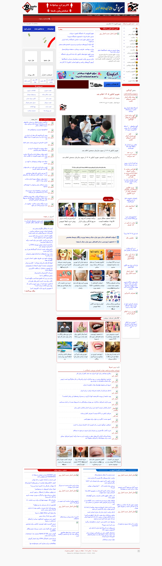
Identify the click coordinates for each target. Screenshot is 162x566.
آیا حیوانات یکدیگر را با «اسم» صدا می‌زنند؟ (43, 486)
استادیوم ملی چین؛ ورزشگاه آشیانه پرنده (131, 217)
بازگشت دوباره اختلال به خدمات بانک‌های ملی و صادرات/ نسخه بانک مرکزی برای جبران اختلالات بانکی (35, 123)
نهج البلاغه (33, 106)
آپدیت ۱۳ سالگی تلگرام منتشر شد (43, 228)
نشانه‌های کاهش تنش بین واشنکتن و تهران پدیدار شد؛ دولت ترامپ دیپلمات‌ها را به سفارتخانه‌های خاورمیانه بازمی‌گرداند (100, 534)
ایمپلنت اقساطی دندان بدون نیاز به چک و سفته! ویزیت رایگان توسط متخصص (91, 237)
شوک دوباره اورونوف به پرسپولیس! (45, 489)
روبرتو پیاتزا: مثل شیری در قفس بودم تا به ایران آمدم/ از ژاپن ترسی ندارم (42, 509)
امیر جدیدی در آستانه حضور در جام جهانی (44, 480)
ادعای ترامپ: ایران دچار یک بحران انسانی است (101, 512)
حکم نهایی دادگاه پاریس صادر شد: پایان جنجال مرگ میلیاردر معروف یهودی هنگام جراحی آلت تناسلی (131, 285)
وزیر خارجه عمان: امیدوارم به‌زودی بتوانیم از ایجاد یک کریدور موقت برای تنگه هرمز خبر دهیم (99, 508)
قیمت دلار (48, 98)
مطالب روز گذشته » (29, 291)
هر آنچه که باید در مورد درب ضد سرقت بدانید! (130, 164)
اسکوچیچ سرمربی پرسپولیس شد (37, 129)
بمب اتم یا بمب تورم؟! (108, 525)
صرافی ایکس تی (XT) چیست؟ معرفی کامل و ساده (96, 413)
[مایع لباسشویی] (89, 75)
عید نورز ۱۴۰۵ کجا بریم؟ (131, 233)
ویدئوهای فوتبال (31, 94)
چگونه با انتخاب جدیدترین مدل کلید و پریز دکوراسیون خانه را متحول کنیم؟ (41, 236)
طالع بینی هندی (51, 81)
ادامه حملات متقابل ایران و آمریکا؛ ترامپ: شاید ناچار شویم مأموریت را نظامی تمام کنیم (35, 155)
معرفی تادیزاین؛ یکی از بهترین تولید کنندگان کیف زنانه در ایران (131, 305)
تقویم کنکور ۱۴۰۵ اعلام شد (108, 94)
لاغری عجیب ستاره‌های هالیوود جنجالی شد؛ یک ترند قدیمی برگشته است (68, 534)
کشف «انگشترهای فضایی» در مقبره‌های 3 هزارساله (40, 483)
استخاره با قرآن (47, 75)
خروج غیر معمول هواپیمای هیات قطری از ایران (97, 385)
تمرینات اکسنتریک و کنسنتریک (43, 273)
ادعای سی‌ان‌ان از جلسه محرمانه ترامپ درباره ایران (96, 390)
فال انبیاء (31, 60)
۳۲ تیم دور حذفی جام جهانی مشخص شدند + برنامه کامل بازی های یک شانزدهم (35, 174)
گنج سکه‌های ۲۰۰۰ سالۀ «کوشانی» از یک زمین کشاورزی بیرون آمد (131, 127)
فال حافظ (47, 60)
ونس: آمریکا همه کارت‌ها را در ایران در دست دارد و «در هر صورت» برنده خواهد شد (35, 137)
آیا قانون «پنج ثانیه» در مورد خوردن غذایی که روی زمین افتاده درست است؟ (40, 284)
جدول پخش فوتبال (31, 102)
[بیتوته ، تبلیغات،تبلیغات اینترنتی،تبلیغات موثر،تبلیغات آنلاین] (59, 7)
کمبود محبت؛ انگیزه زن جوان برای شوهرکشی (97, 419)
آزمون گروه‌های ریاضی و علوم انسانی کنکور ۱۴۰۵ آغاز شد (77, 62)
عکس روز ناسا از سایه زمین (47, 516)
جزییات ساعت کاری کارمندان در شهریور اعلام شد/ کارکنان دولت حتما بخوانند (100, 491)
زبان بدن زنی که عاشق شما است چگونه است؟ (39, 278)
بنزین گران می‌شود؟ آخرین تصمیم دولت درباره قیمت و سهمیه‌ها (128, 488)
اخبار (137, 23)
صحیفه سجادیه (32, 110)
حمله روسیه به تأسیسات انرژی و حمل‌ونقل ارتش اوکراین (37, 149)
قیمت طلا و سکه (46, 94)
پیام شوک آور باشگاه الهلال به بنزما (45, 513)
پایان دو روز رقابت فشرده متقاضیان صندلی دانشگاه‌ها (78, 59)
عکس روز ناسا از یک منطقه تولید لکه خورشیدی (131, 146)
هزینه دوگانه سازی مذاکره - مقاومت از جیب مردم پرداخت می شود (36, 204)
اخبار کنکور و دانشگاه (128, 23)
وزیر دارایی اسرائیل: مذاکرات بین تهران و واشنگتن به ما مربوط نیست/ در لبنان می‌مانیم (85, 402)
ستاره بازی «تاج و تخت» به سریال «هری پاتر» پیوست (69, 486)
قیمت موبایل (47, 102)
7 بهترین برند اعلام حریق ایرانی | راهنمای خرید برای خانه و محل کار (131, 324)
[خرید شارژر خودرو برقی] (105, 84)
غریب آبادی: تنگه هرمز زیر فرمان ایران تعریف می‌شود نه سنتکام (92, 430)
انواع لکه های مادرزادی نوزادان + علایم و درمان (39, 263)
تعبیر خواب (27, 81)
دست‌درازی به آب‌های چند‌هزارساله (105, 475)
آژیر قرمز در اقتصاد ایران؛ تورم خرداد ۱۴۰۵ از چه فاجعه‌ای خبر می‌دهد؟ (36, 191)
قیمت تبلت (48, 106)
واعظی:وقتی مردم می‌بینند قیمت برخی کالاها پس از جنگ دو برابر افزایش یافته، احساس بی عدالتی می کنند (99, 502)
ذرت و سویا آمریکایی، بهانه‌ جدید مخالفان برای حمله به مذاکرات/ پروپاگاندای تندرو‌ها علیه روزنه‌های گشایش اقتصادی (35, 198)
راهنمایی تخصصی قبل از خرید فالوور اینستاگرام (130, 199)
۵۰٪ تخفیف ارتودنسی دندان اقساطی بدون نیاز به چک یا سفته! (96, 242)
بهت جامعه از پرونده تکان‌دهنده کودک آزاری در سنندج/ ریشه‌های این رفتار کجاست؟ (86, 396)
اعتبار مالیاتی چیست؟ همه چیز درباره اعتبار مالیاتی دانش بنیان (92, 408)
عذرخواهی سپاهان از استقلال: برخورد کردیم (43, 492)
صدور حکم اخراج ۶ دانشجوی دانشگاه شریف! (80, 36)
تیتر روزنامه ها (47, 110)
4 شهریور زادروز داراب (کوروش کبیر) (41, 288)
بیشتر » (60, 29)
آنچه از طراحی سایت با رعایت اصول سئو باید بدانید (131, 181)
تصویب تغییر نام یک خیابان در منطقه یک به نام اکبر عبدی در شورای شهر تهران (127, 506)
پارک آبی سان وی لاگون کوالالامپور (131, 266)
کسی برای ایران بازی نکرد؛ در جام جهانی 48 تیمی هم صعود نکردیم (35, 168)
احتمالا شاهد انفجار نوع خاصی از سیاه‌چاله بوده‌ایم (131, 109)
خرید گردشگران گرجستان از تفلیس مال (131, 249)
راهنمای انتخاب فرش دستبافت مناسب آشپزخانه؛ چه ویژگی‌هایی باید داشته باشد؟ (40, 232)
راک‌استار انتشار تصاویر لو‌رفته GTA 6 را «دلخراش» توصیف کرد (41, 245)
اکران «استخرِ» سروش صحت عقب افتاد (35, 142)
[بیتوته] (30, 12)
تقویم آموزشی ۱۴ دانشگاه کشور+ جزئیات (81, 33)
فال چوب (43, 81)
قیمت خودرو (48, 90)
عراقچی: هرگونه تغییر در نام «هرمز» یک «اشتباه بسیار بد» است (92, 425)
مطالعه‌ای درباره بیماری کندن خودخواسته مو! (43, 543)
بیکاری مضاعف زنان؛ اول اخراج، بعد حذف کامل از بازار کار (93, 373)
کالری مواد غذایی (31, 98)
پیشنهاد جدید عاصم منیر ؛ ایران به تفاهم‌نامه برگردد (100, 522)
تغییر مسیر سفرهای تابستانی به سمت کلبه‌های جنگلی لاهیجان (34, 221)
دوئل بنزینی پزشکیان (108, 539)
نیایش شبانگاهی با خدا (46, 275)
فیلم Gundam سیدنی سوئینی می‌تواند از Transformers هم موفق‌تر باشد (44, 475)
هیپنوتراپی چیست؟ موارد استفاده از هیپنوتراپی (39, 265)
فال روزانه (31, 75)
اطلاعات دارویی (31, 90)
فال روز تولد (35, 81)
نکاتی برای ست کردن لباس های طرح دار (40, 281)
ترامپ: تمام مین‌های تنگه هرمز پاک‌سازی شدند (101, 478)
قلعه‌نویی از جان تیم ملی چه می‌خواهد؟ (44, 505)
